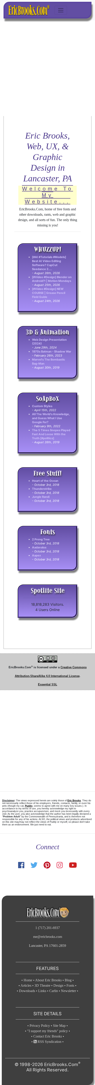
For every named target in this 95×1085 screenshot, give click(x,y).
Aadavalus (39, 547)
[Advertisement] (47, 68)
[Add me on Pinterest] (47, 865)
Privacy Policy (40, 1026)
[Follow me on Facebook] (21, 865)
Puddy (28, 805)
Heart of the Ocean (45, 480)
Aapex (36, 555)
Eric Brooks (74, 800)
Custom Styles (42, 406)
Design (58, 985)
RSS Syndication (49, 1042)
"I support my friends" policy (47, 1031)
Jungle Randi (40, 496)
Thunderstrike (42, 488)
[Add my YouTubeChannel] (72, 865)
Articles (26, 985)
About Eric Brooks (48, 980)
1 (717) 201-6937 (47, 928)
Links (42, 991)
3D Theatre (42, 985)
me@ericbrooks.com (47, 937)
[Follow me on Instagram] (59, 865)
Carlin (53, 991)
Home (28, 980)
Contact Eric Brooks (47, 1036)
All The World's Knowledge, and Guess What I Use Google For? (51, 418)
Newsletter (68, 991)
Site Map (59, 1026)
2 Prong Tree (41, 539)
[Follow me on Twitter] (34, 865)
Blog (68, 980)
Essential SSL (47, 684)
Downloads (27, 991)
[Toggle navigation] (61, 10)
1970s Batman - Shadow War (51, 351)
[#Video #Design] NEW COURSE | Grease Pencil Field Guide (48, 293)
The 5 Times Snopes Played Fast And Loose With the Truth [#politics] (51, 434)
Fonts (70, 985)
